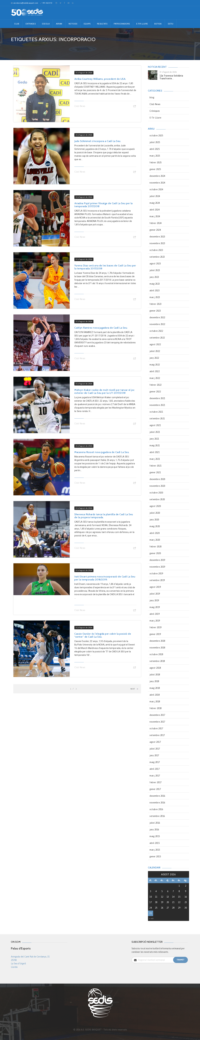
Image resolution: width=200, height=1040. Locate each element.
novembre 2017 (157, 721)
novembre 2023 (157, 243)
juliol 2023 (155, 270)
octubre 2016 (156, 809)
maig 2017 (155, 762)
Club (16, 24)
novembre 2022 (157, 324)
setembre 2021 (157, 418)
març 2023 (155, 297)
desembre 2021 (157, 398)
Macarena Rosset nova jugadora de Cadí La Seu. (101, 452)
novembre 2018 (157, 647)
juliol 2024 (155, 196)
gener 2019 (155, 634)
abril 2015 (155, 843)
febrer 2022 (156, 385)
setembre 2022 (157, 337)
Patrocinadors (122, 24)
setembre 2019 (157, 580)
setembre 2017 (157, 735)
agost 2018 (155, 668)
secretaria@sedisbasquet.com (25, 3)
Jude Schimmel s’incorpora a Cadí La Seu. (97, 141)
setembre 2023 (157, 257)
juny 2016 (154, 829)
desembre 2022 (157, 317)
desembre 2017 (157, 715)
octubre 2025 (156, 135)
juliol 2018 (155, 674)
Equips (87, 24)
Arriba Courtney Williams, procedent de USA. (100, 78)
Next (132, 689)
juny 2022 (154, 358)
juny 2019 (154, 600)
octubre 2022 (156, 331)
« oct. (151, 918)
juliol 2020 (155, 513)
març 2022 (155, 378)
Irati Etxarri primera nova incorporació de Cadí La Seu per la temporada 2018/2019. (104, 578)
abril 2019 (155, 614)
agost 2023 (155, 263)
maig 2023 (155, 284)
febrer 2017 (156, 782)
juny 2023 (154, 277)
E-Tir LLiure (155, 117)
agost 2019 (155, 587)
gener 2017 (155, 789)
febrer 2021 (156, 465)
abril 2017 (155, 769)
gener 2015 (155, 856)
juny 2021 (154, 438)
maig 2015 (155, 836)
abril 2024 (155, 209)
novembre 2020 (157, 486)
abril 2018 (155, 695)
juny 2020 (154, 519)
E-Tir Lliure (142, 24)
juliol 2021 (155, 432)
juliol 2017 (155, 748)
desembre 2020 (157, 479)
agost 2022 (155, 344)
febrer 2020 (156, 546)
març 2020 (155, 540)
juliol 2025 (155, 142)
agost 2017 (155, 742)
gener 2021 (155, 472)
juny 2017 (154, 755)
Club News (79, 106)
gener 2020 (155, 553)
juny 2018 (154, 681)
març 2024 (155, 216)
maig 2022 (155, 364)
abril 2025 (155, 149)
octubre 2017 (156, 728)
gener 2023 (155, 310)
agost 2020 (155, 506)
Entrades (31, 24)
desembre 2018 (157, 641)
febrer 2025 (156, 162)
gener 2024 (155, 230)
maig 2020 (155, 526)
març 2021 (155, 459)
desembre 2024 (157, 176)
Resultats (102, 24)
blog (152, 97)
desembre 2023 (157, 236)
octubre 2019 (156, 573)
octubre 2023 (156, 250)
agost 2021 (155, 425)
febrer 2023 (156, 304)
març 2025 (155, 156)
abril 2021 (155, 452)
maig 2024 (155, 203)
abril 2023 (155, 290)
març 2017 (155, 775)
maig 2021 (155, 445)
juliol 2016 (155, 823)
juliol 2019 (155, 593)
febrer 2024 (156, 223)
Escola (46, 24)
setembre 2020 (157, 499)
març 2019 (155, 620)
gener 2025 (155, 169)
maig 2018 (155, 688)
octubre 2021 (156, 412)
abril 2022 (155, 371)
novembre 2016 (157, 802)
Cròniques (155, 111)
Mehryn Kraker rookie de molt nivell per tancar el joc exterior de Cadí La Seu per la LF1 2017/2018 (104, 391)
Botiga (158, 24)
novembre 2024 (157, 182)
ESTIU (170, 24)
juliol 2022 (155, 351)
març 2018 (155, 701)
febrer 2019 (156, 627)
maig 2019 (155, 607)
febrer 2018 (156, 708)
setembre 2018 (157, 661)
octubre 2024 (156, 189)
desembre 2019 (157, 560)
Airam (59, 24)
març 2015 (155, 850)
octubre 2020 (156, 492)
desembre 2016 (157, 796)
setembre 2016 (157, 816)
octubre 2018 (156, 654)
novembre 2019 (157, 567)
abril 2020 (155, 533)
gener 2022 (155, 391)
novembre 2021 (157, 405)
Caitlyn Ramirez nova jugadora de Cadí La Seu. (101, 327)
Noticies (73, 24)
